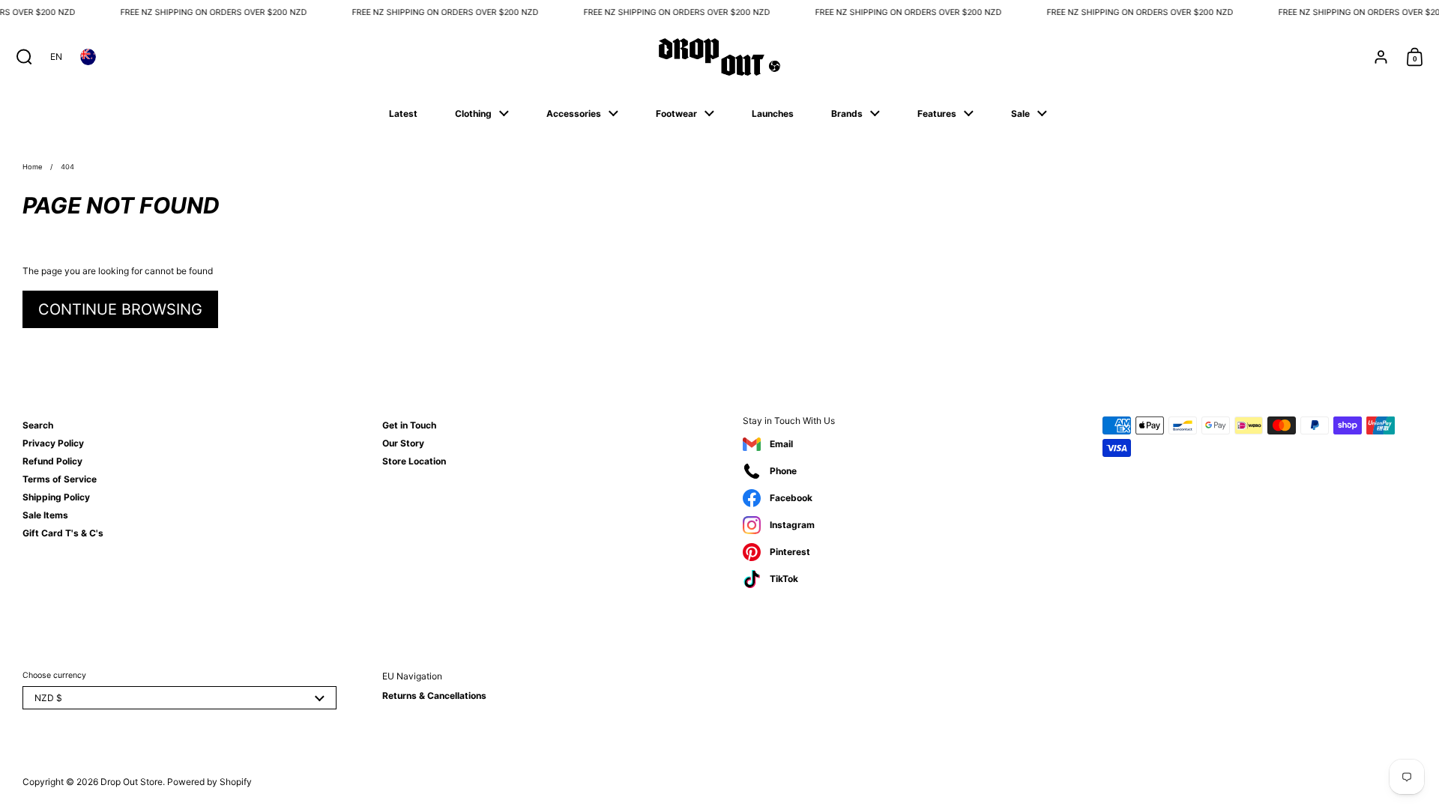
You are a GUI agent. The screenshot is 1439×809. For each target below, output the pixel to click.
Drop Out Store (131, 781)
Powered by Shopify (209, 781)
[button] (20, 57)
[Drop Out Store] (719, 57)
